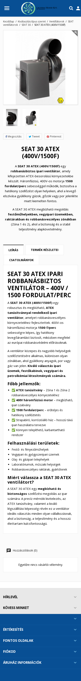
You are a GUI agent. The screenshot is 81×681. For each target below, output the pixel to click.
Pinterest (55, 136)
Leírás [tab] (13, 250)
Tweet (36, 136)
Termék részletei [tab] (44, 250)
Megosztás (15, 136)
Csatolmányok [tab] (21, 260)
